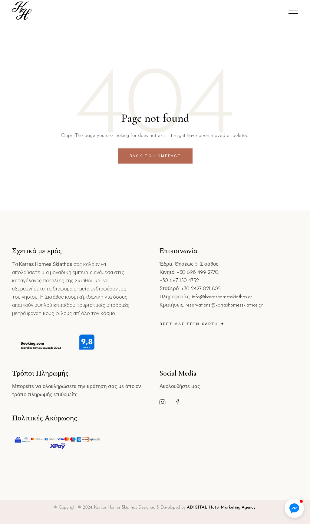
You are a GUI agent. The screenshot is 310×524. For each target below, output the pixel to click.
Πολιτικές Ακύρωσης (44, 418)
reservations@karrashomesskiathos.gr (224, 305)
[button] (294, 508)
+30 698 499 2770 (197, 272)
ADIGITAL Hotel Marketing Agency (221, 507)
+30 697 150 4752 (179, 280)
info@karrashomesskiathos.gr (222, 297)
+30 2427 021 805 (201, 288)
